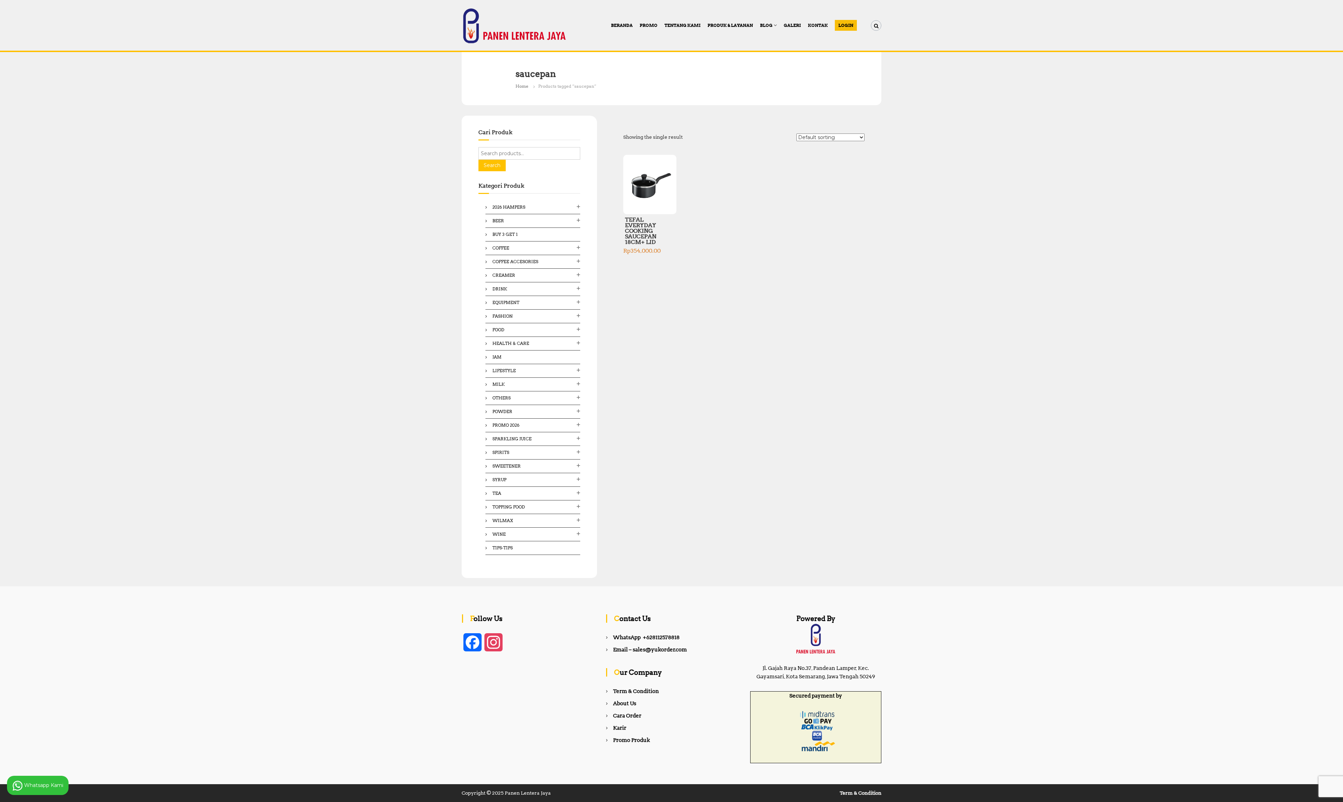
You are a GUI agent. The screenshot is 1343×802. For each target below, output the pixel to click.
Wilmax (502, 520)
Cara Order (627, 716)
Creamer (503, 275)
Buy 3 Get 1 (505, 234)
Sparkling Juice (512, 438)
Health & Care (510, 343)
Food (498, 329)
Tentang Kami (683, 25)
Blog (766, 25)
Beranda (622, 25)
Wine (499, 534)
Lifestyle (504, 370)
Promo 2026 (505, 425)
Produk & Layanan (730, 25)
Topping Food (508, 507)
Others (501, 397)
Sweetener (506, 466)
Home (522, 86)
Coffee (500, 248)
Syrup (499, 479)
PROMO (649, 25)
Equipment (505, 302)
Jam (497, 357)
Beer (498, 220)
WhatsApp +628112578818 (646, 637)
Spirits (500, 452)
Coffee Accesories (515, 261)
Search (492, 165)
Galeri (792, 25)
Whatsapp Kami (43, 785)
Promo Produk (631, 740)
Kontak (818, 25)
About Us (624, 703)
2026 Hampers (508, 207)
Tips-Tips (502, 547)
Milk (498, 384)
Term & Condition (636, 691)
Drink (499, 288)
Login (845, 25)
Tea (496, 493)
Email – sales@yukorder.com (650, 649)
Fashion (502, 316)
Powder (502, 411)
